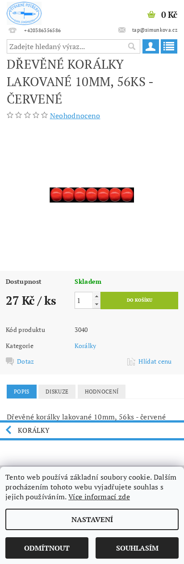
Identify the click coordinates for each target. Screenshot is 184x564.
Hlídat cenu (155, 361)
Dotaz (25, 361)
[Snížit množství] (96, 304)
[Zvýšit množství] (96, 296)
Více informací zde (99, 497)
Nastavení (92, 519)
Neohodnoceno (75, 115)
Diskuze (57, 391)
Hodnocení (102, 391)
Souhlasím (137, 548)
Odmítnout (47, 548)
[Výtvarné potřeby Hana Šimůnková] (24, 11)
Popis (21, 391)
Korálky (85, 345)
